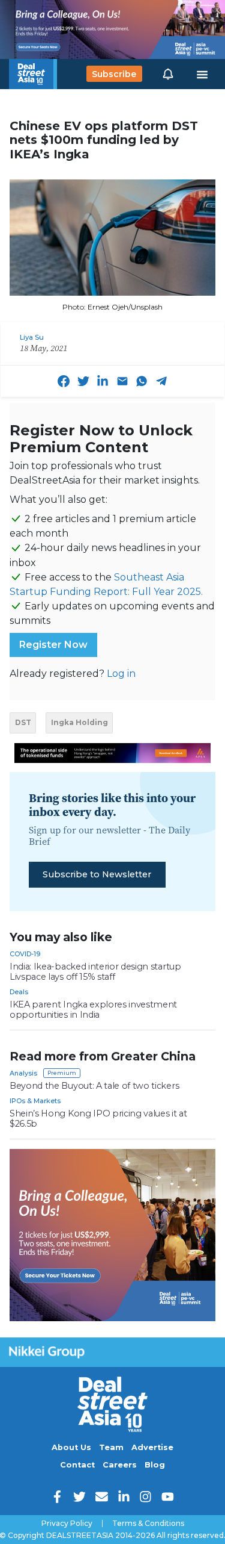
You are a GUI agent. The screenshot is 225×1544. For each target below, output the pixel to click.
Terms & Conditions (148, 1523)
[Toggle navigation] (202, 74)
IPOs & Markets (35, 1101)
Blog (155, 1464)
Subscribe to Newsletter (97, 874)
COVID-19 (25, 954)
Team (111, 1447)
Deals (19, 992)
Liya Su (32, 337)
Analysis (23, 1073)
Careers (120, 1464)
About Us (71, 1447)
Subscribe (114, 74)
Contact (77, 1464)
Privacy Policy (66, 1523)
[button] (168, 74)
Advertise (152, 1447)
